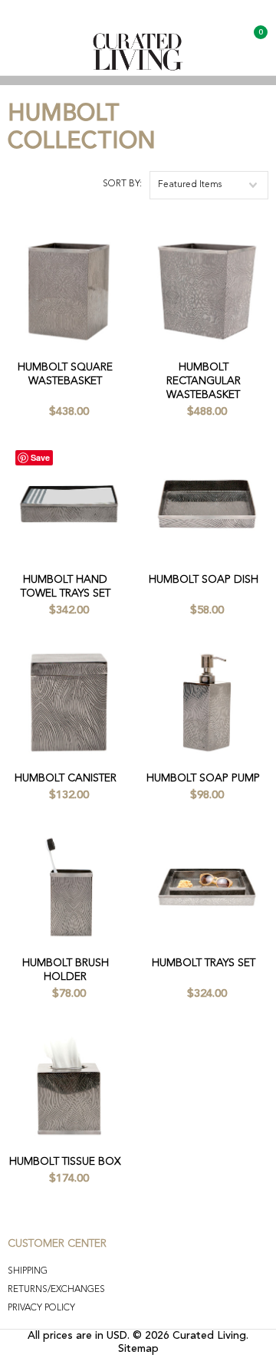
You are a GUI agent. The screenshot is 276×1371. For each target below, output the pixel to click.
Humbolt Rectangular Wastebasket (203, 381)
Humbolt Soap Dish (203, 579)
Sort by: (122, 184)
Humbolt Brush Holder (65, 970)
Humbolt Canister (66, 778)
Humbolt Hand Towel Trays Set (65, 586)
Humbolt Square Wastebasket (65, 374)
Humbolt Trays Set (203, 963)
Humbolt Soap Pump (203, 778)
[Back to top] (223, 1323)
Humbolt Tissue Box (65, 1161)
